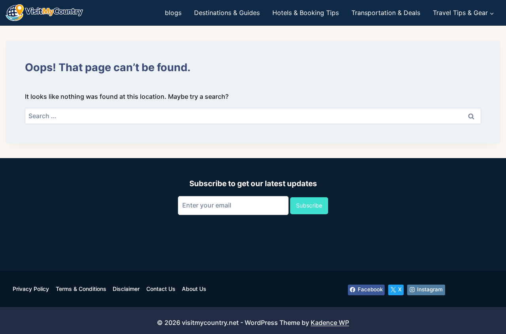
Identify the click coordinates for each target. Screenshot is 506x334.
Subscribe (309, 205)
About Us (194, 288)
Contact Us (161, 288)
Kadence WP (330, 322)
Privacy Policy (31, 288)
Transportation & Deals (385, 13)
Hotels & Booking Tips (305, 13)
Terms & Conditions (81, 288)
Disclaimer (126, 288)
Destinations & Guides (227, 13)
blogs (173, 13)
